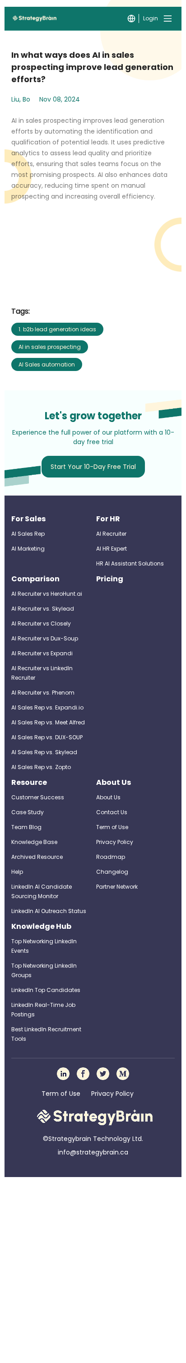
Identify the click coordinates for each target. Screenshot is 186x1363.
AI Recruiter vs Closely (41, 623)
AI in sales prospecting (50, 347)
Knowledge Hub (41, 926)
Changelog (112, 872)
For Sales (28, 519)
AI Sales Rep (28, 534)
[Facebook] (83, 1073)
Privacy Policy (114, 842)
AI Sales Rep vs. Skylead (44, 752)
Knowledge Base (34, 842)
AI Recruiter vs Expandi (42, 653)
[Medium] (122, 1073)
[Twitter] (103, 1073)
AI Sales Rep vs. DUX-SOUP (47, 737)
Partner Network (117, 886)
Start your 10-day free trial (93, 466)
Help (17, 872)
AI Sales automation (47, 364)
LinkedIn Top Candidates (45, 990)
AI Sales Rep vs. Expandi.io (47, 707)
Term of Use (112, 827)
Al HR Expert (111, 548)
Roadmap (110, 857)
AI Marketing (28, 548)
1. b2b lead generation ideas (57, 329)
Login (150, 18)
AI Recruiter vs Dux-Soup (44, 638)
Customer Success (37, 797)
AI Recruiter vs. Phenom (42, 692)
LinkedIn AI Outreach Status (48, 911)
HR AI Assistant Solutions (130, 563)
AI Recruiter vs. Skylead (42, 608)
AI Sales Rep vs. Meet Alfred (48, 722)
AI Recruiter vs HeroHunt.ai (46, 594)
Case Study (27, 812)
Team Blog (26, 827)
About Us (113, 782)
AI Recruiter (111, 534)
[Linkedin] (63, 1073)
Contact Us (111, 812)
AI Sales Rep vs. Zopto (41, 767)
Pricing (109, 579)
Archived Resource (37, 857)
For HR (108, 519)
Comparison (35, 579)
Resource (29, 782)
